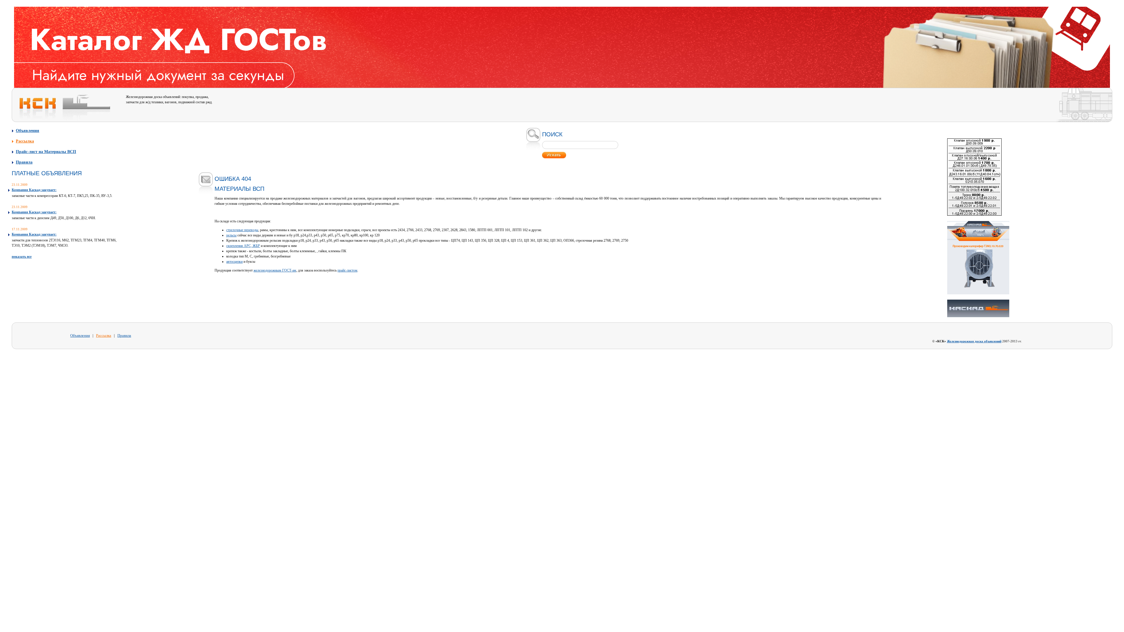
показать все (22, 257)
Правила (24, 162)
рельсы (231, 235)
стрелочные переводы (242, 230)
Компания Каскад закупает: (34, 190)
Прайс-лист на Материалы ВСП (46, 151)
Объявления (27, 130)
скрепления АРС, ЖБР (243, 246)
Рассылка (25, 141)
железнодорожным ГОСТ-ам (274, 270)
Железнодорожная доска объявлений (974, 341)
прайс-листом (347, 270)
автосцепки (234, 262)
